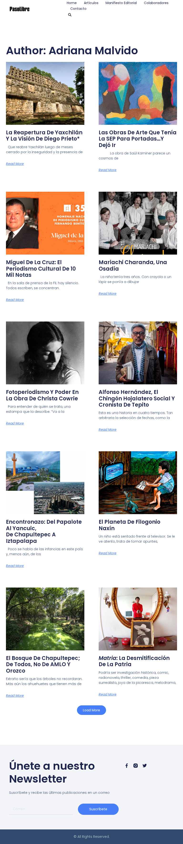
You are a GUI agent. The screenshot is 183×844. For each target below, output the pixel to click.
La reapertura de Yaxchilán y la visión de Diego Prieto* (44, 135)
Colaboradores (156, 2)
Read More (15, 163)
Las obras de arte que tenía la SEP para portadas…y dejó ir (138, 139)
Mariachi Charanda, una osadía (133, 265)
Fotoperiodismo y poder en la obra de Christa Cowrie (42, 395)
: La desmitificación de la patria (134, 661)
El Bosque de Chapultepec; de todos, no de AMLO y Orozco (43, 664)
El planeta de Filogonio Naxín (129, 525)
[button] (70, 15)
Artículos (91, 2)
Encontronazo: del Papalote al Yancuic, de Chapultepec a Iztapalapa (44, 531)
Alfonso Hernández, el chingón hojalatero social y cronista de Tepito (137, 398)
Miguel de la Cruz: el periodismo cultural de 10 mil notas (41, 269)
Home (72, 2)
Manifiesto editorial (121, 2)
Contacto (78, 8)
